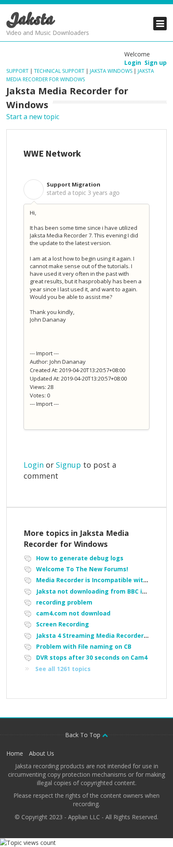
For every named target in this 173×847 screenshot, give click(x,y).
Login (34, 465)
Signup (68, 465)
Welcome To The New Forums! (82, 569)
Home (14, 753)
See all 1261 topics (63, 669)
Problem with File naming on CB (83, 646)
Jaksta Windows (111, 71)
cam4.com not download (73, 613)
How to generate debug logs (79, 558)
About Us (41, 753)
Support (18, 71)
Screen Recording (62, 624)
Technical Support (59, 71)
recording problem (64, 602)
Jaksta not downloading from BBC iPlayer (98, 591)
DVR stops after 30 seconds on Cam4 (91, 657)
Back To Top (83, 735)
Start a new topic (32, 116)
